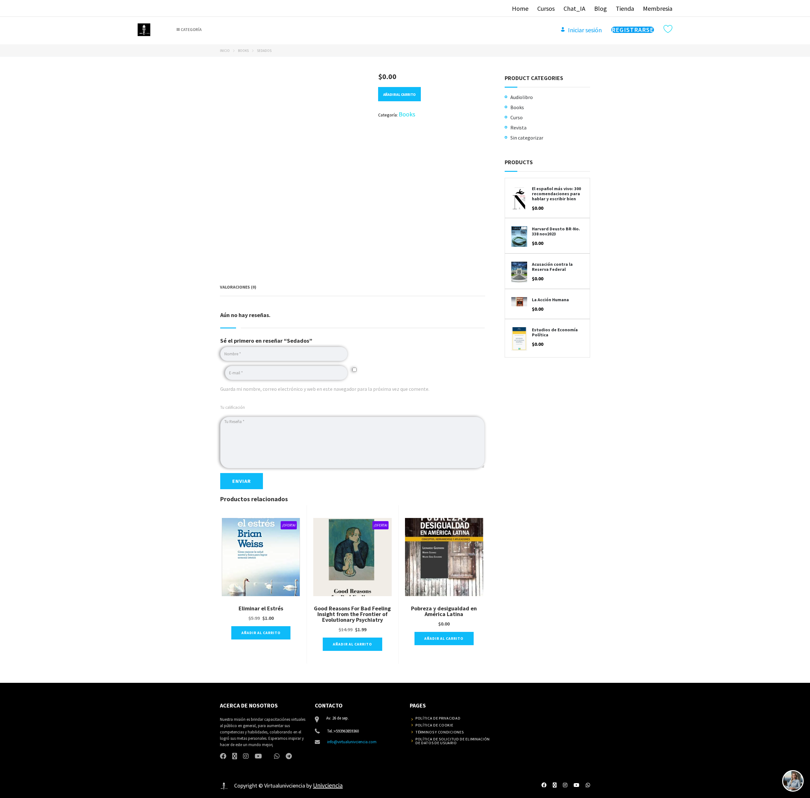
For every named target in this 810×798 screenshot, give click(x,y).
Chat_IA (574, 8)
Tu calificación (232, 407)
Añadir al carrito (399, 94)
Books (243, 50)
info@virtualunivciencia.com (352, 742)
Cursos (546, 8)
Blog (600, 8)
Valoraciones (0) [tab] (238, 287)
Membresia (657, 8)
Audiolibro (521, 97)
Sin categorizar (526, 137)
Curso (516, 117)
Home (520, 8)
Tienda (625, 8)
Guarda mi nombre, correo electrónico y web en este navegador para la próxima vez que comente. (324, 389)
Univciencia (328, 785)
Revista (518, 127)
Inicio (225, 50)
